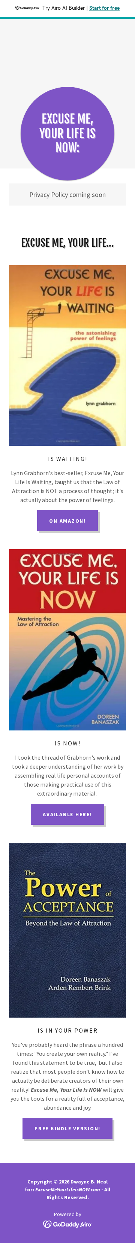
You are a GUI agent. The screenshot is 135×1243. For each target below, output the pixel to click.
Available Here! (67, 814)
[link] (67, 1223)
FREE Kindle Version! (67, 1128)
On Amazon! (67, 520)
